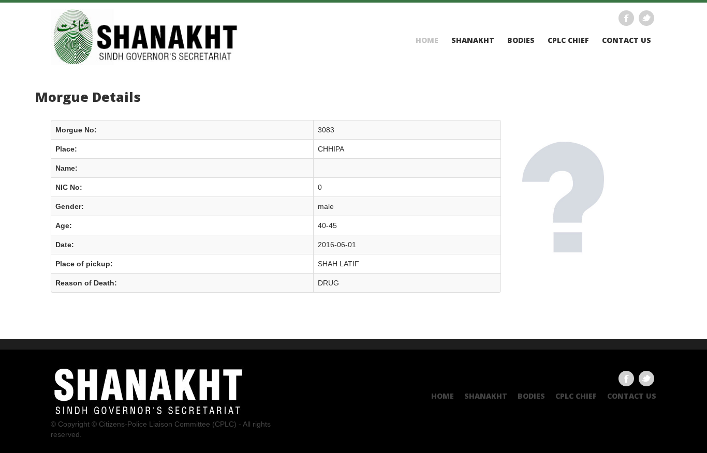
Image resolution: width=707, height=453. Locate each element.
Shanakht (472, 40)
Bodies (521, 40)
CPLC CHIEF (568, 40)
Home (427, 40)
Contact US (626, 40)
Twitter (646, 18)
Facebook (626, 18)
